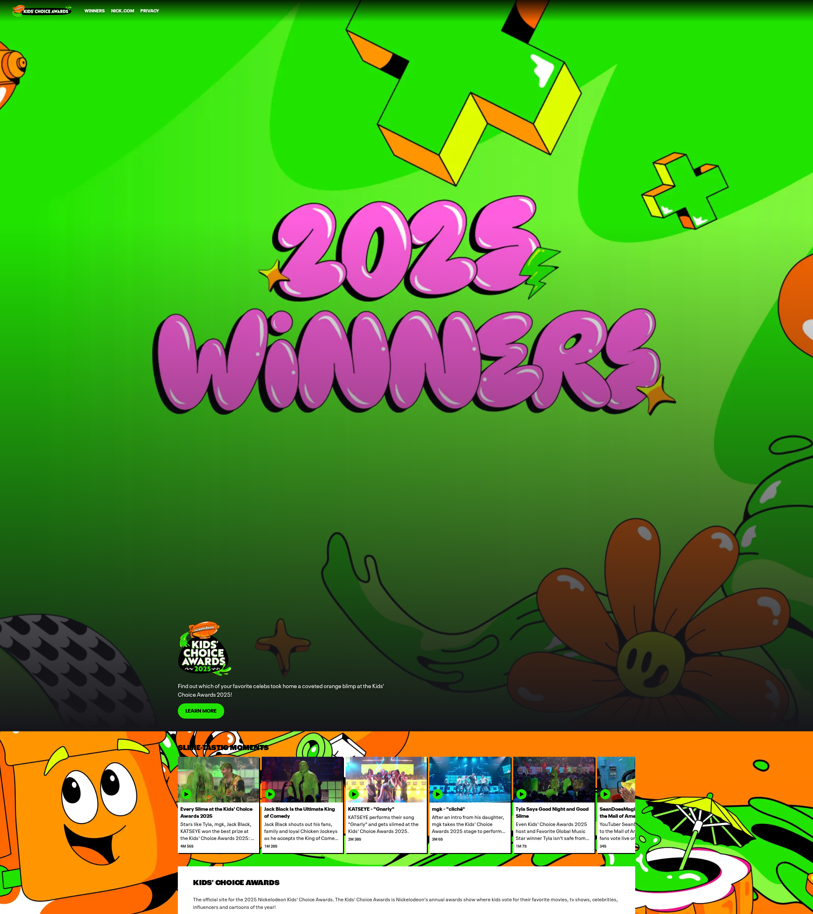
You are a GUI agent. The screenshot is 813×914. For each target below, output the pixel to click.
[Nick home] (41, 10)
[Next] (625, 805)
